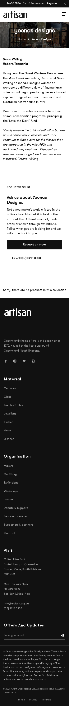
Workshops (11, 491)
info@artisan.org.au (16, 603)
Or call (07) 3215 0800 (26, 258)
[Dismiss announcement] (64, 3)
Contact (9, 533)
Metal (7, 430)
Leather (9, 439)
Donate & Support (16, 508)
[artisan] (18, 312)
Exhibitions (11, 482)
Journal (8, 499)
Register (52, 3)
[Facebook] (7, 361)
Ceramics (10, 388)
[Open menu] (59, 14)
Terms (21, 700)
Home (22, 39)
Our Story (10, 474)
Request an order (34, 244)
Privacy (33, 700)
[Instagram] (16, 361)
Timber (8, 422)
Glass (7, 397)
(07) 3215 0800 (13, 608)
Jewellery (10, 413)
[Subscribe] (62, 635)
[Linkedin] (34, 361)
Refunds (46, 700)
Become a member (15, 516)
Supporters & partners (18, 525)
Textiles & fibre (13, 405)
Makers (8, 466)
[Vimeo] (25, 361)
